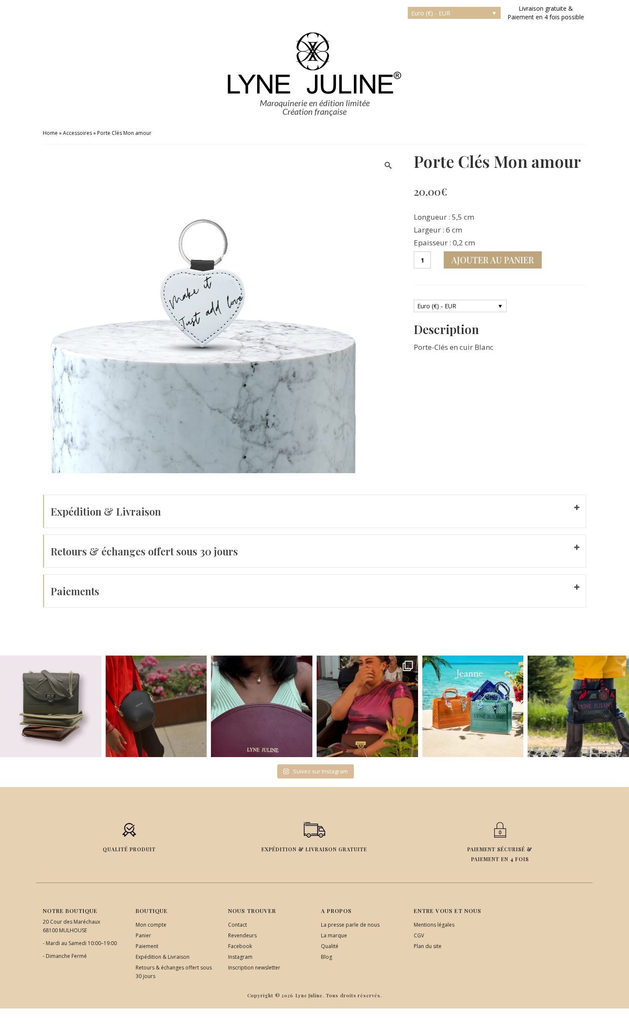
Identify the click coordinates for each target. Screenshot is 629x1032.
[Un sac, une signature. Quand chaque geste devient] (156, 706)
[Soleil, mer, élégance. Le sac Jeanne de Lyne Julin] (473, 706)
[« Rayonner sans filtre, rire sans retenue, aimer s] (367, 706)
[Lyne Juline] (314, 63)
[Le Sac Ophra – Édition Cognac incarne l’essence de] (50, 706)
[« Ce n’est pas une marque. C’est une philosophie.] (261, 706)
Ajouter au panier (492, 259)
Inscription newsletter (254, 967)
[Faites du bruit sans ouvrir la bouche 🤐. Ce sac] (578, 706)
